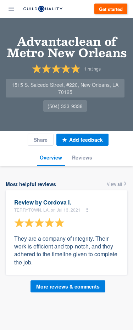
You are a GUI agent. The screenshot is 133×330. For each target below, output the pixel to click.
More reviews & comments (68, 286)
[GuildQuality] (42, 9)
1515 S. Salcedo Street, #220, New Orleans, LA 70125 (65, 88)
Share (41, 139)
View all (115, 184)
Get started (111, 9)
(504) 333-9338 (65, 106)
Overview (51, 157)
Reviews (82, 157)
